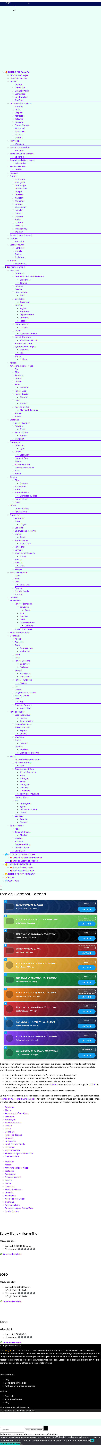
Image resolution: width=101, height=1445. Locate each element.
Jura (17, 470)
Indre (17, 489)
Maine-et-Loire (22, 727)
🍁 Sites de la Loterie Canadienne (26, 857)
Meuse (18, 559)
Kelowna (19, 119)
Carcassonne (26, 648)
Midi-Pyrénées (22, 695)
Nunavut (14, 173)
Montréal (19, 241)
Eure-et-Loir (21, 486)
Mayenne (19, 737)
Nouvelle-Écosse (18, 166)
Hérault (18, 670)
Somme (18, 594)
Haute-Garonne (22, 660)
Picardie (19, 588)
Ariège (18, 638)
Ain (16, 369)
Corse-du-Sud (22, 508)
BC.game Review (21, 908)
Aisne (17, 575)
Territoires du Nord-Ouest (22, 160)
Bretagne (14, 419)
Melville (18, 251)
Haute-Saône (21, 458)
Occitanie (14, 635)
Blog (7, 1402)
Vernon (18, 137)
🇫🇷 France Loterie (15, 267)
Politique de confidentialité (10, 1444)
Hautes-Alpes (21, 797)
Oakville (18, 210)
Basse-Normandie (23, 629)
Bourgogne (15, 442)
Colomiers (25, 663)
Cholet (23, 733)
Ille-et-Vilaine (21, 432)
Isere (17, 384)
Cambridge (20, 185)
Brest (22, 429)
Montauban (25, 708)
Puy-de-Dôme (22, 406)
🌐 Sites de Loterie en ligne (20, 854)
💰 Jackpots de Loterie (18, 864)
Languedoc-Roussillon (25, 692)
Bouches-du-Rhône (24, 769)
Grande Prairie (22, 90)
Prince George (22, 125)
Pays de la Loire (17, 711)
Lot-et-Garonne (23, 337)
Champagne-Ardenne (25, 530)
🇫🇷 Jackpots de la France (22, 870)
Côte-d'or (19, 445)
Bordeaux (24, 311)
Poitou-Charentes (23, 343)
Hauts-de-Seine (22, 844)
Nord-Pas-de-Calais (20, 632)
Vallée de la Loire (23, 724)
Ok (92, 1440)
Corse (13, 505)
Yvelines (19, 838)
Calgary (18, 84)
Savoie (18, 416)
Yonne (18, 473)
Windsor (19, 231)
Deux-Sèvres (21, 292)
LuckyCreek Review (22, 1054)
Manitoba (14, 140)
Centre (13, 477)
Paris (17, 828)
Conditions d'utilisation (15, 1382)
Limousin (14, 597)
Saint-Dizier (25, 543)
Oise (17, 581)
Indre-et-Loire (22, 492)
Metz (22, 565)
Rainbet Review (21, 938)
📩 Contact (12, 880)
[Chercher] (45, 1428)
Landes (18, 330)
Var (16, 800)
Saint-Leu (24, 584)
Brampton (20, 179)
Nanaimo (19, 122)
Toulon (23, 812)
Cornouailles (21, 188)
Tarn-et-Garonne (23, 705)
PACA (12, 756)
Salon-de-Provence (29, 793)
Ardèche (19, 375)
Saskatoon (20, 257)
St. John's (19, 156)
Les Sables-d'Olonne (29, 752)
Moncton (19, 150)
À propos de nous (13, 1399)
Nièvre (18, 461)
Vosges (18, 569)
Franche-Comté (13, 1122)
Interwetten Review (22, 1025)
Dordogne (20, 298)
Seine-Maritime (27, 622)
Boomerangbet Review (23, 996)
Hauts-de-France (18, 572)
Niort (22, 295)
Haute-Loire (20, 391)
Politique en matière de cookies (20, 1386)
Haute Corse (21, 511)
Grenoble (24, 387)
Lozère (18, 689)
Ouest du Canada (18, 78)
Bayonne (24, 349)
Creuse (18, 289)
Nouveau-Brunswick (19, 147)
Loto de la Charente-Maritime (29, 276)
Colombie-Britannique (20, 103)
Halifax (18, 169)
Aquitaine (14, 270)
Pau (21, 352)
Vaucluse (19, 816)
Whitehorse (20, 263)
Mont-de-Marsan (28, 333)
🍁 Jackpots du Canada (21, 867)
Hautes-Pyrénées (23, 679)
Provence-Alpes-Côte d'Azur (19, 1153)
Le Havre (29, 625)
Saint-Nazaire (26, 721)
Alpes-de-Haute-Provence (28, 759)
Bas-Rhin (19, 527)
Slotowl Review (21, 967)
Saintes (23, 283)
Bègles (23, 308)
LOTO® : (92, 1084)
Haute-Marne (21, 540)
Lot (16, 686)
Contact (9, 1396)
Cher (17, 480)
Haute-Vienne (21, 324)
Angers (23, 730)
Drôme (18, 381)
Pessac (23, 320)
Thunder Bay (21, 228)
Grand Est (14, 515)
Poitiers (23, 359)
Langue (8, 3)
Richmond (20, 128)
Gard (17, 654)
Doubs (18, 451)
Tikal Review (20, 952)
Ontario (13, 176)
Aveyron (19, 642)
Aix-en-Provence (28, 772)
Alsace (13, 362)
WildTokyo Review (22, 1011)
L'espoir (18, 112)
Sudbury (19, 222)
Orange (23, 822)
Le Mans (23, 743)
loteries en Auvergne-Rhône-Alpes (17, 1098)
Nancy (23, 556)
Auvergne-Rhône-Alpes (21, 366)
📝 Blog (9, 877)
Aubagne (24, 778)
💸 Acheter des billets (10, 1254)
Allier (17, 372)
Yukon (13, 260)
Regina (18, 254)
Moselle (18, 562)
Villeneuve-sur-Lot (29, 340)
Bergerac (24, 302)
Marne (18, 534)
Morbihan (19, 438)
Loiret (17, 502)
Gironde (19, 305)
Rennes (23, 435)
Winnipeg (19, 144)
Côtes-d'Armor (22, 422)
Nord (17, 578)
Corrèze (19, 286)
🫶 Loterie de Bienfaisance (20, 874)
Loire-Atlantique (22, 715)
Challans (24, 749)
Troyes (23, 524)
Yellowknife (20, 163)
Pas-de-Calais (22, 591)
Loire (17, 400)
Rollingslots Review (22, 1040)
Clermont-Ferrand (29, 410)
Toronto (19, 225)
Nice (22, 765)
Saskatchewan (17, 244)
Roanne (23, 403)
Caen (27, 610)
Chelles (23, 835)
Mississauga (20, 207)
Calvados (24, 607)
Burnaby (19, 106)
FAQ (7, 1379)
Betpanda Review (22, 981)
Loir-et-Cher (21, 499)
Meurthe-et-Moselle (25, 553)
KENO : (53, 1084)
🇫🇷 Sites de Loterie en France (24, 860)
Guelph (18, 191)
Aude (17, 645)
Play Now (86, 909)
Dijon (22, 448)
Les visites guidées (28, 495)
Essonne (19, 841)
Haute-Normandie (23, 603)
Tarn (17, 698)
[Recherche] (1, 889)
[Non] (22, 1444)
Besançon (24, 454)
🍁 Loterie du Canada (17, 72)
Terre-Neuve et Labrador (22, 153)
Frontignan (25, 673)
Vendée (18, 746)
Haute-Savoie (21, 394)
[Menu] (1, 886)
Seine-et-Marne (23, 832)
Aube (17, 521)
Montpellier (25, 676)
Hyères (23, 806)
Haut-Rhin (20, 546)
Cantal (18, 378)
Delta (17, 109)
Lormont (24, 317)
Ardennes (19, 518)
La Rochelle (25, 279)
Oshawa (19, 216)
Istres (22, 781)
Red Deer (19, 100)
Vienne (18, 356)
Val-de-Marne (22, 847)
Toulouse (24, 667)
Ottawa (18, 213)
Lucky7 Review (21, 923)
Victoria (18, 134)
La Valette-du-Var (29, 809)
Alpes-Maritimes (23, 762)
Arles (22, 775)
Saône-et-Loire (22, 464)
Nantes (23, 718)
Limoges (24, 327)
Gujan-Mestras (27, 314)
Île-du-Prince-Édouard (21, 235)
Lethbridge (20, 94)
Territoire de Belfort (24, 467)
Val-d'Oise (20, 850)
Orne (22, 619)
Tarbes (23, 683)
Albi (21, 701)
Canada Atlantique (19, 75)
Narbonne (24, 651)
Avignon (23, 819)
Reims (22, 537)
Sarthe (18, 740)
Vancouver (20, 131)
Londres (18, 204)
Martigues (24, 784)
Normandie (15, 600)
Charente (19, 273)
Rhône (18, 413)
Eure (22, 613)
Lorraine (19, 550)
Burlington (20, 182)
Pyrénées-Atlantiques (25, 346)
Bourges (24, 483)
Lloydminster (21, 97)
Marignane (25, 790)
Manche (24, 616)
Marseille (24, 787)
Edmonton (20, 87)
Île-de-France (17, 825)
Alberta (13, 81)
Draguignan (25, 803)
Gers (17, 657)
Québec (14, 238)
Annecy (23, 397)
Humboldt (19, 247)
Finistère (19, 426)
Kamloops (20, 115)
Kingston (19, 197)
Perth (17, 219)
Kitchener (19, 201)
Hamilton (19, 194)
